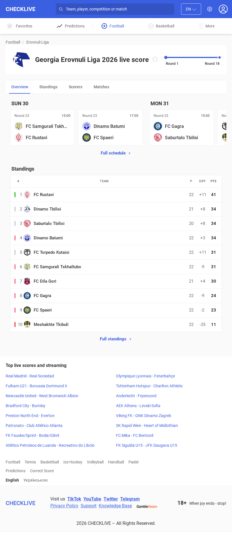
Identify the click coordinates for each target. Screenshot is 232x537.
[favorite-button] (155, 60)
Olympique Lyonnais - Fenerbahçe (145, 376)
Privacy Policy (64, 505)
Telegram (130, 499)
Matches (101, 87)
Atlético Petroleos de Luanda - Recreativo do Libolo (50, 445)
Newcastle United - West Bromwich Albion (42, 396)
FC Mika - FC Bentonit (135, 435)
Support (88, 505)
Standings (48, 87)
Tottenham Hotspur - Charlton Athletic (149, 386)
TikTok (74, 499)
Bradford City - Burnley (25, 405)
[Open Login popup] (223, 9)
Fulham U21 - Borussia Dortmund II (36, 386)
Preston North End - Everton (30, 415)
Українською (35, 480)
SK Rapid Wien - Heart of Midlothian (147, 425)
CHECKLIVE (20, 9)
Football (13, 42)
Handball (116, 462)
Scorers (75, 87)
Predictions (15, 471)
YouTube (92, 499)
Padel (133, 462)
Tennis (30, 462)
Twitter (111, 499)
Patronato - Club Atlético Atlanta (34, 425)
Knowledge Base (115, 505)
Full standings (113, 338)
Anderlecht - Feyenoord (136, 396)
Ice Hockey (72, 462)
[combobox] (191, 9)
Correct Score (42, 471)
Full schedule (113, 153)
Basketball (49, 462)
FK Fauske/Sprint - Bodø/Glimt (32, 435)
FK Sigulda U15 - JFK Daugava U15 (146, 445)
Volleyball (95, 462)
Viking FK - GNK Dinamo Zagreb (143, 415)
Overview (19, 87)
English (12, 480)
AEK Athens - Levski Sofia (138, 405)
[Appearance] (210, 9)
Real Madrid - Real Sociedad (30, 376)
